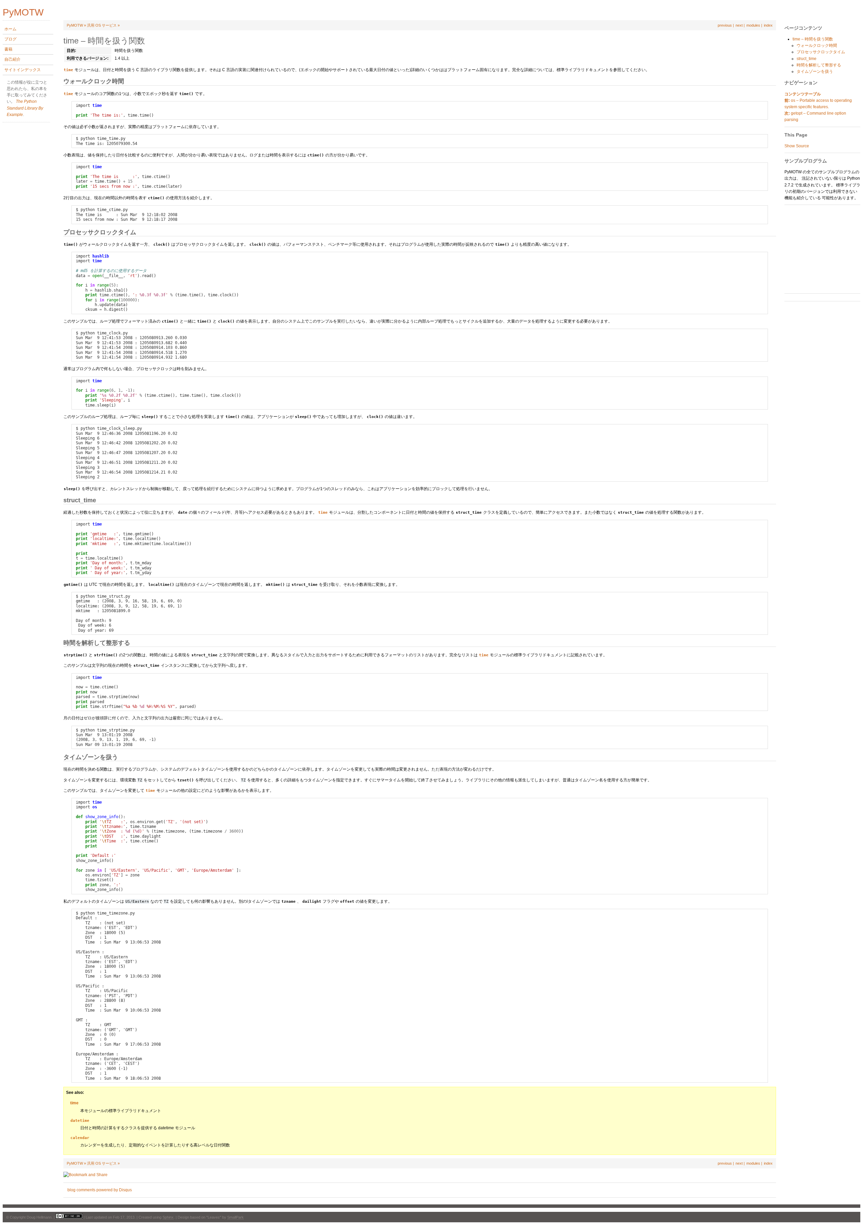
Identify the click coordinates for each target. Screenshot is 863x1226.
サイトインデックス (22, 69)
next (739, 25)
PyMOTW (75, 25)
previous (725, 25)
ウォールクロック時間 (817, 45)
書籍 (8, 49)
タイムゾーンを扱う (815, 71)
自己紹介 (12, 59)
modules (753, 25)
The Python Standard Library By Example (25, 108)
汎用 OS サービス (102, 25)
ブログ (10, 39)
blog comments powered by (99, 1190)
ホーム (10, 29)
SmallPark (235, 1217)
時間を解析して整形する (819, 65)
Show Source (796, 146)
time (74, 1103)
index (768, 25)
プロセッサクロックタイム (821, 52)
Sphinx (168, 1217)
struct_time (806, 58)
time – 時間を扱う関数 (813, 39)
